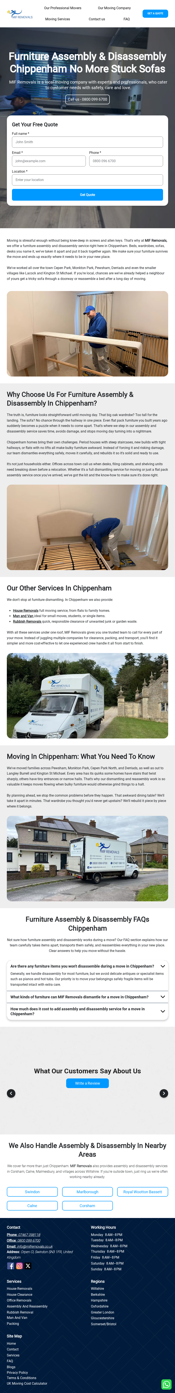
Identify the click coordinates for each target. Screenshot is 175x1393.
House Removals (19, 1289)
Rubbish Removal (20, 1312)
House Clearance (19, 1295)
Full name (19, 133)
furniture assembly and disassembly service (56, 246)
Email (16, 152)
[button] (58, 19)
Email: (29, 1246)
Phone (94, 152)
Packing (13, 1324)
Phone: (23, 1235)
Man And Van (17, 1318)
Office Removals (19, 1300)
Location (18, 171)
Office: (23, 1241)
